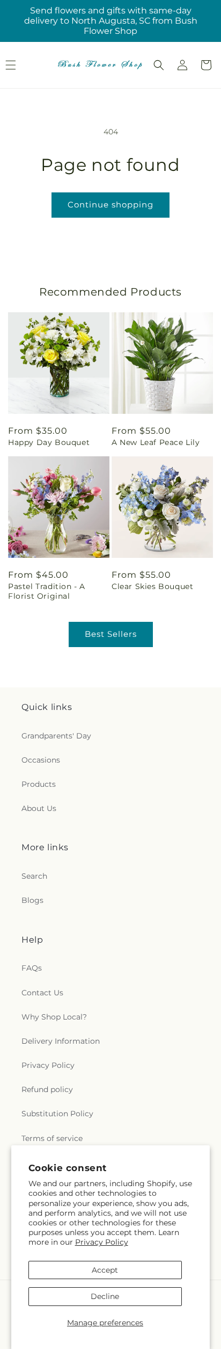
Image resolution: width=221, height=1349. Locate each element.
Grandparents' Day (56, 736)
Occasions (40, 760)
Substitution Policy (57, 1113)
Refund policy (47, 1089)
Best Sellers (111, 634)
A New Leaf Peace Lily (156, 442)
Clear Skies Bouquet (152, 586)
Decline (105, 1296)
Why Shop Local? (54, 1017)
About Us (38, 808)
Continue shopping (110, 204)
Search (34, 876)
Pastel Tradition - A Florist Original (46, 591)
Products (38, 784)
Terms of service (52, 1138)
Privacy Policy (101, 1242)
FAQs (31, 968)
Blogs (32, 900)
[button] (159, 65)
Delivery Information (60, 1041)
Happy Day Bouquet (49, 442)
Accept (105, 1270)
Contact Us (42, 993)
